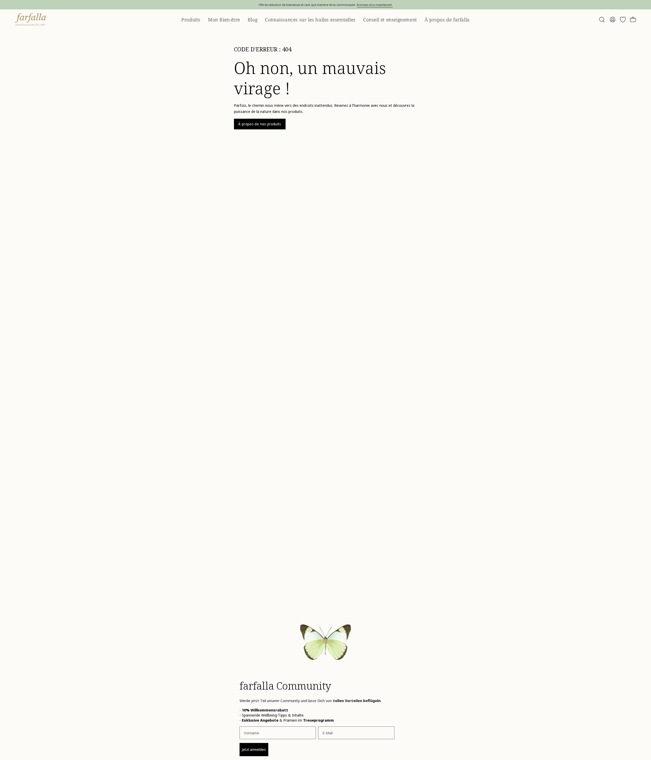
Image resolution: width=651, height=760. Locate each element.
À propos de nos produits (259, 123)
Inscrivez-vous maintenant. (375, 5)
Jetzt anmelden (254, 749)
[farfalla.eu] (30, 19)
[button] (602, 19)
